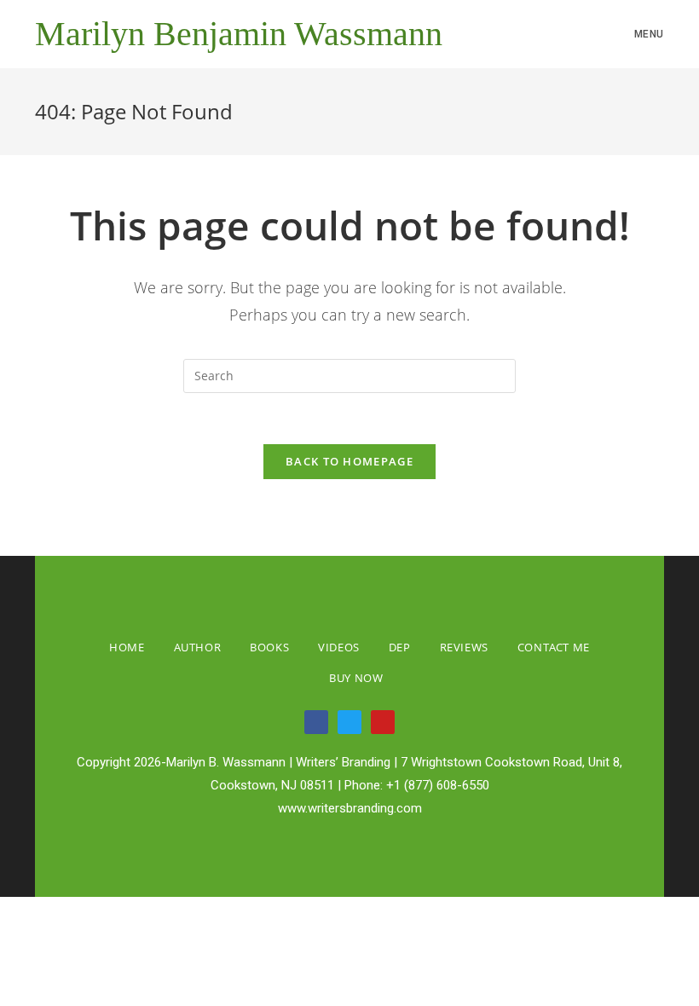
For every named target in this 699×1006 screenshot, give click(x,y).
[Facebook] (316, 722)
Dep (400, 647)
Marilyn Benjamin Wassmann (238, 33)
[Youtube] (383, 722)
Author (198, 647)
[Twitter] (349, 722)
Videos (339, 647)
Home (126, 647)
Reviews (464, 647)
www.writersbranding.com (350, 808)
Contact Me (553, 647)
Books (269, 647)
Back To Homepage (349, 461)
